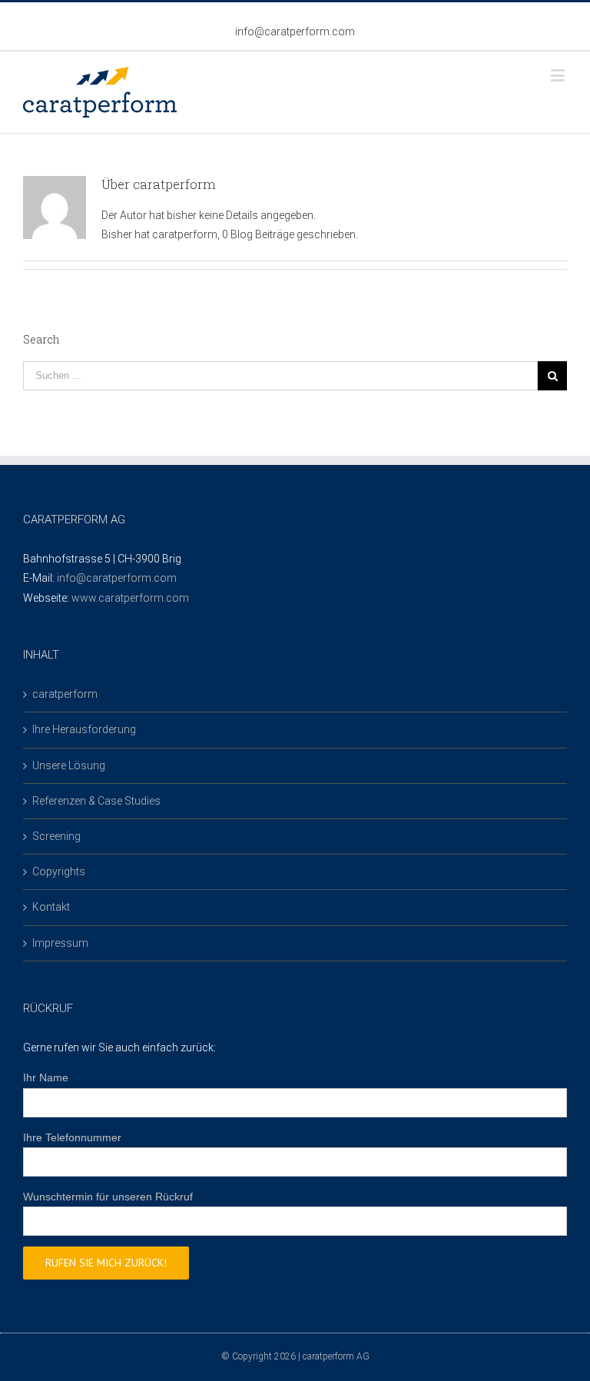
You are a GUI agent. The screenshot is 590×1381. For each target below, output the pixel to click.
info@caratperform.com (295, 31)
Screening (56, 836)
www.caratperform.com (130, 598)
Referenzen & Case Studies (96, 801)
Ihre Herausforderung (84, 729)
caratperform (65, 694)
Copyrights (58, 871)
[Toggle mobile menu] (559, 75)
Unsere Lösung (68, 765)
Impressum (60, 943)
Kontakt (51, 907)
